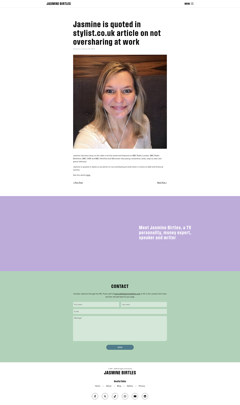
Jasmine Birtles (58, 4)
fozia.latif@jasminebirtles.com (127, 293)
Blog (119, 385)
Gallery (130, 385)
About (108, 385)
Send (120, 347)
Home (97, 385)
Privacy (142, 385)
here (88, 175)
